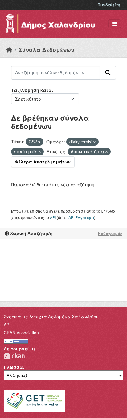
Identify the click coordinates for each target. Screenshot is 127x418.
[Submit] (108, 72)
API (53, 217)
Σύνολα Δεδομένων (46, 49)
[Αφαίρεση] (39, 141)
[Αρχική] (9, 49)
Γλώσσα (13, 367)
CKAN (14, 356)
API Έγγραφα (81, 217)
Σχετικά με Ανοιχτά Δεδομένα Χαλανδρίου (51, 316)
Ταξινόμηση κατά (31, 90)
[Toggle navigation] (114, 23)
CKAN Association (21, 332)
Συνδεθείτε (109, 5)
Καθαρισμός (110, 233)
